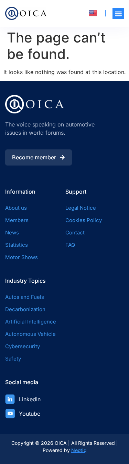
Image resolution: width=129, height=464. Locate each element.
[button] (118, 13)
